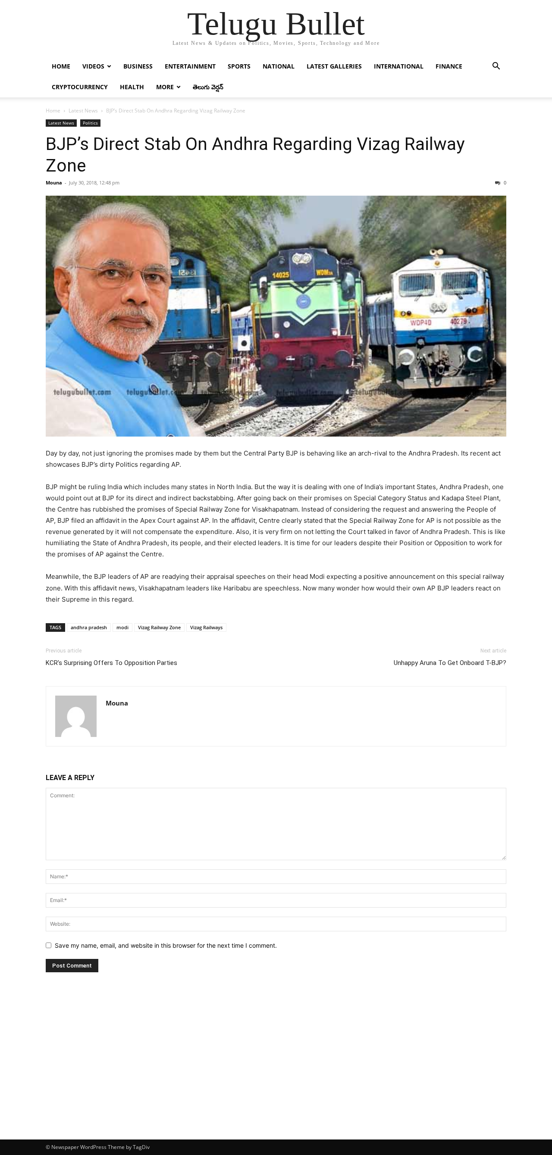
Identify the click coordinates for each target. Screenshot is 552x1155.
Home (61, 66)
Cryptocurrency (80, 87)
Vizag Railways (206, 627)
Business (138, 66)
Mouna (54, 182)
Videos (93, 66)
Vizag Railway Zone (159, 627)
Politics (90, 123)
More (165, 87)
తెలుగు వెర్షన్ (208, 87)
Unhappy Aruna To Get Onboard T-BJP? (450, 663)
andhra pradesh (89, 627)
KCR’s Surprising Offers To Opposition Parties (111, 663)
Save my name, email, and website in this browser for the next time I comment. (166, 945)
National (279, 66)
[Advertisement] (276, 1075)
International (398, 66)
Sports (239, 66)
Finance (449, 66)
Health (132, 87)
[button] (496, 67)
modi (122, 627)
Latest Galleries (334, 66)
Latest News (83, 110)
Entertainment (190, 66)
